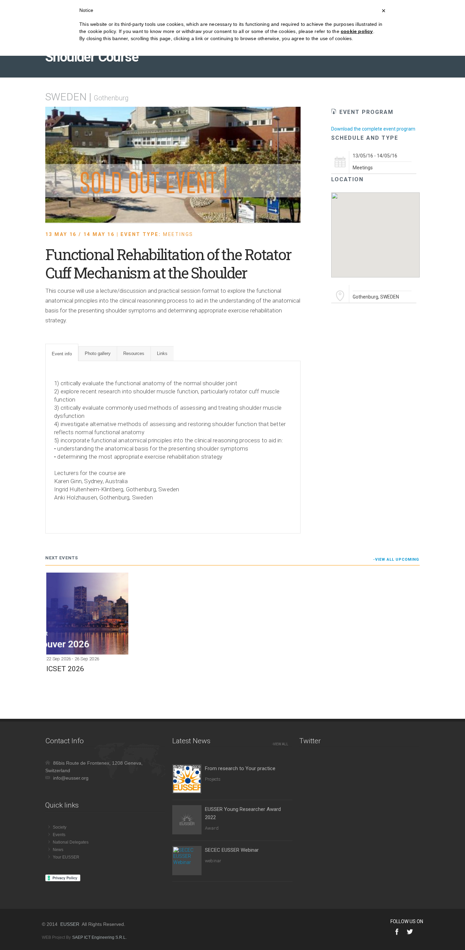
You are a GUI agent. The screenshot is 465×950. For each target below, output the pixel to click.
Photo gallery (98, 353)
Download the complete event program (373, 129)
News (58, 849)
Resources (133, 353)
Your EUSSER (66, 857)
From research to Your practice (240, 768)
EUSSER (69, 924)
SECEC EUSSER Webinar (232, 850)
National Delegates (71, 842)
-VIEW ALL (280, 744)
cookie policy (357, 31)
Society (59, 827)
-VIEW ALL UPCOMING (396, 559)
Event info (62, 353)
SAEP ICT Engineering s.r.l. (99, 937)
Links (162, 353)
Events (59, 834)
